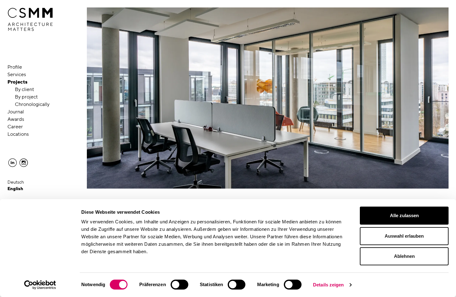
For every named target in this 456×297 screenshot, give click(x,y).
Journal (15, 112)
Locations (18, 134)
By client (24, 89)
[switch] (179, 285)
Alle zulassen (404, 215)
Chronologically (32, 104)
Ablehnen (404, 256)
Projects (17, 82)
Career (15, 127)
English (15, 188)
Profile (14, 67)
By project (26, 97)
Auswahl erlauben (404, 236)
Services (16, 74)
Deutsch (15, 182)
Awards (15, 119)
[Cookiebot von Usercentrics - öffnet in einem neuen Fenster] (40, 285)
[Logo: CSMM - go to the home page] (30, 19)
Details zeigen (328, 284)
